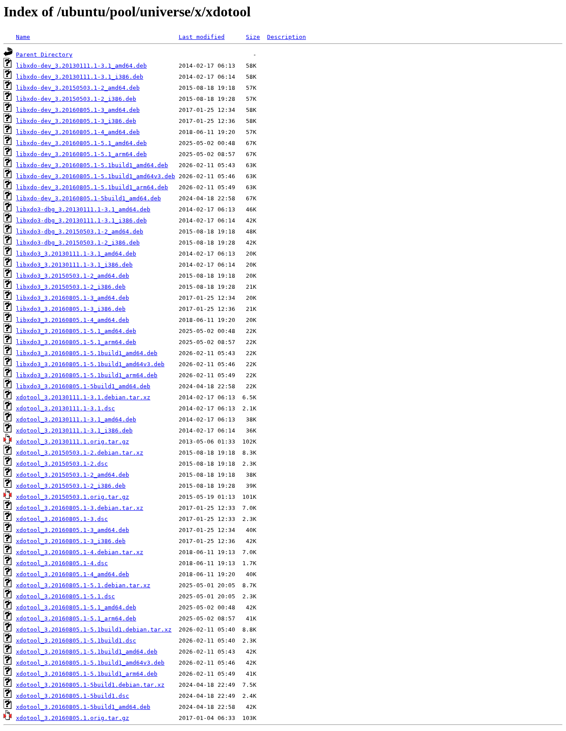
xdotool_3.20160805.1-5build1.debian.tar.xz (90, 684)
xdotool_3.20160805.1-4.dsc (62, 563)
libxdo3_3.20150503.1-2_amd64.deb (72, 275)
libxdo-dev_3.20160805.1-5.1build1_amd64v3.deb (95, 176)
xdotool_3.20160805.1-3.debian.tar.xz (79, 508)
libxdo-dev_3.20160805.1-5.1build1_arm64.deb (92, 187)
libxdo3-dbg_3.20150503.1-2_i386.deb (78, 242)
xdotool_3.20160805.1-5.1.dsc (65, 596)
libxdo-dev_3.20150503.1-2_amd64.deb (78, 87)
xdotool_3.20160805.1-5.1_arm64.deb (76, 618)
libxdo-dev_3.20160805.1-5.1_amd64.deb (81, 143)
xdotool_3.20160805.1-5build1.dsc (72, 696)
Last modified (202, 37)
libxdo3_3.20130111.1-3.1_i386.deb (74, 264)
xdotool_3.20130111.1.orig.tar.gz (72, 441)
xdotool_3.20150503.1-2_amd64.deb (72, 474)
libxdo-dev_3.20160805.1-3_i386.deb (76, 121)
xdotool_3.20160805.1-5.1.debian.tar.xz (83, 585)
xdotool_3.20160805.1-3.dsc (62, 519)
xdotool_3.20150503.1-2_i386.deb (71, 485)
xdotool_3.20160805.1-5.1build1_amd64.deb (86, 651)
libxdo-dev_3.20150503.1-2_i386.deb (76, 99)
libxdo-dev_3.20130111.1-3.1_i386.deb (79, 76)
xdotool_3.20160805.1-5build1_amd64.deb (83, 707)
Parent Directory (44, 54)
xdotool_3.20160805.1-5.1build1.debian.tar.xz (94, 629)
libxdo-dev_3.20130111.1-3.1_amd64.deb (81, 65)
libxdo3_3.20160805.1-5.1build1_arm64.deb (86, 375)
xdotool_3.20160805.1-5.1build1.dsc (76, 640)
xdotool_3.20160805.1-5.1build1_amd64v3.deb (90, 662)
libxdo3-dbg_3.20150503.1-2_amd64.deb (79, 231)
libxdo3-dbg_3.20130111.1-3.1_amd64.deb (83, 209)
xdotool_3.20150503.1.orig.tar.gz (72, 497)
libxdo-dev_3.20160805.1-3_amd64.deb (78, 110)
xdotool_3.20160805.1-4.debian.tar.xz (79, 552)
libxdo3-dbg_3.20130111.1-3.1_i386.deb (81, 220)
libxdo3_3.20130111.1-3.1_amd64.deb (76, 253)
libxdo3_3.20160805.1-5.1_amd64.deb (76, 331)
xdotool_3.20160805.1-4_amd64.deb (72, 574)
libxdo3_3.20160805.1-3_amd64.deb (72, 298)
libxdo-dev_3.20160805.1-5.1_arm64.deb (81, 154)
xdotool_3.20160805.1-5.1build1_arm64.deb (86, 673)
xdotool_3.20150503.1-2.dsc (62, 463)
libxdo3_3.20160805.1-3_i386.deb (71, 309)
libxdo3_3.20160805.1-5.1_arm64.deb (76, 342)
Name (23, 37)
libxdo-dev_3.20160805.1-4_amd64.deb (78, 132)
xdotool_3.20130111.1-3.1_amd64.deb (76, 419)
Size (253, 37)
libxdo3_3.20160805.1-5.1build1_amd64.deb (86, 353)
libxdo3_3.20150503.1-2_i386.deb (71, 286)
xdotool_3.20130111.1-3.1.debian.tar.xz (83, 397)
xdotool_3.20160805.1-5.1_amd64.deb (76, 607)
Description (286, 37)
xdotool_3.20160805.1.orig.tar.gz (72, 718)
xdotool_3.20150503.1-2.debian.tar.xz (79, 452)
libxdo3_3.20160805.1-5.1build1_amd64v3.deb (90, 364)
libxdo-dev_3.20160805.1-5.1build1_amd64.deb (92, 165)
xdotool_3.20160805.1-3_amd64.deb (72, 530)
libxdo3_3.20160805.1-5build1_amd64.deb (83, 386)
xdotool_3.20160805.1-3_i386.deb (71, 541)
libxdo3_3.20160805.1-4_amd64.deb (72, 320)
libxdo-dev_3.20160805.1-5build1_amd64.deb (88, 198)
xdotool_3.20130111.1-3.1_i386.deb (74, 430)
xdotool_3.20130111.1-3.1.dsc (65, 408)
